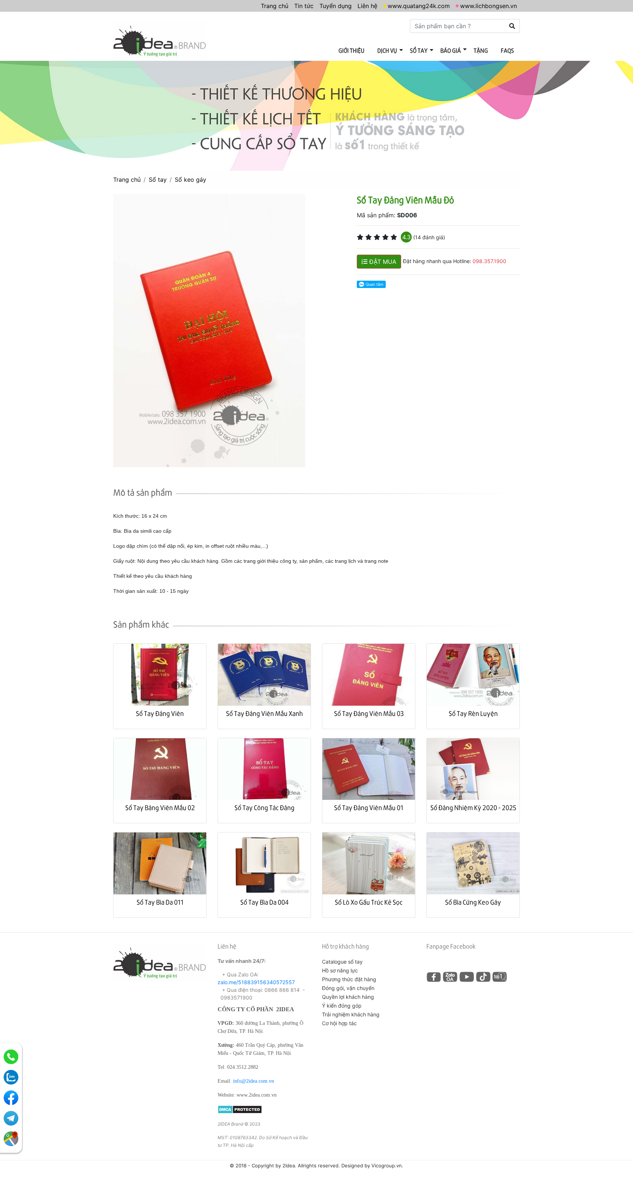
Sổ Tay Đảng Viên (160, 713)
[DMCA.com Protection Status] (240, 1108)
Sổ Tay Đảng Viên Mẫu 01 (368, 807)
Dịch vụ (387, 50)
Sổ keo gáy (190, 179)
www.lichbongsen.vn (488, 6)
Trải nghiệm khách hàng (351, 1014)
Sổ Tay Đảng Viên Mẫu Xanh (264, 713)
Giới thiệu (351, 50)
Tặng (481, 50)
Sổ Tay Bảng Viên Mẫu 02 (160, 807)
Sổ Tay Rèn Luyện (473, 713)
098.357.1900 (489, 261)
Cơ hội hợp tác (339, 1023)
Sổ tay (418, 50)
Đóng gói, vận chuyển (348, 988)
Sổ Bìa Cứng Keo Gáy (473, 902)
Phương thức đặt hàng (349, 979)
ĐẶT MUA (381, 261)
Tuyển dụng (335, 6)
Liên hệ (367, 6)
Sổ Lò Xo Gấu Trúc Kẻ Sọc (369, 902)
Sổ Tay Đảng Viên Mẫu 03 (369, 713)
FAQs (507, 50)
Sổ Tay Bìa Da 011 (160, 902)
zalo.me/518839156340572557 (256, 982)
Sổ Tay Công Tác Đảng (264, 807)
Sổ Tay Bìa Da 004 (264, 902)
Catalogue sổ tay (342, 961)
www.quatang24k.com (419, 6)
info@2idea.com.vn (253, 1081)
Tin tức (304, 6)
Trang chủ (274, 6)
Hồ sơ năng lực (340, 970)
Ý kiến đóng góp (342, 1005)
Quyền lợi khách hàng (348, 997)
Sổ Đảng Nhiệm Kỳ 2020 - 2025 (473, 807)
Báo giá (450, 50)
